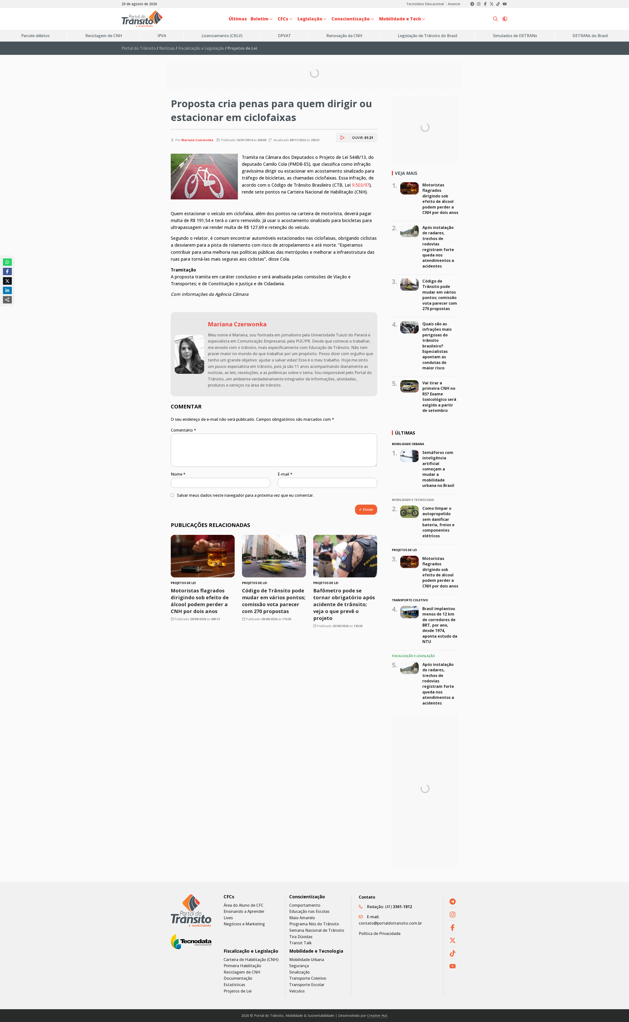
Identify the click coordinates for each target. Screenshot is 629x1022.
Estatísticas (234, 984)
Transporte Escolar (306, 984)
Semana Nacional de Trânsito (316, 930)
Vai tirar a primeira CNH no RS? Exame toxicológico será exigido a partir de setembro (439, 396)
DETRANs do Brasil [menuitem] (590, 35)
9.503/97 (360, 185)
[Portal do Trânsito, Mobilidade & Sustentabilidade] (191, 910)
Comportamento (304, 905)
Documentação (238, 978)
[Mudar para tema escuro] (504, 19)
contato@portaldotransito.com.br (390, 923)
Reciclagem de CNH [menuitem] (103, 35)
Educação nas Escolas (309, 911)
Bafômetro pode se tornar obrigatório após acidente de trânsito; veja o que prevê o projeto (344, 604)
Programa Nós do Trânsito (314, 924)
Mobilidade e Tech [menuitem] (400, 19)
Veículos (297, 991)
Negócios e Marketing (244, 924)
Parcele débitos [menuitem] (35, 35)
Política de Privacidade (379, 933)
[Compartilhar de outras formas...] (7, 299)
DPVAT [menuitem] (284, 35)
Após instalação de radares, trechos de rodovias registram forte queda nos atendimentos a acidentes (438, 247)
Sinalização (299, 972)
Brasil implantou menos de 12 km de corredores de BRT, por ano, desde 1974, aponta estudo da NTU (439, 625)
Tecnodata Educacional (425, 4)
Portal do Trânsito (139, 48)
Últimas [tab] (405, 433)
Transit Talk (300, 943)
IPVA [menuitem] (161, 35)
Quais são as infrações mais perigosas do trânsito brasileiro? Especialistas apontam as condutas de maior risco (437, 346)
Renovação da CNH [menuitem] (344, 35)
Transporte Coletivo (307, 978)
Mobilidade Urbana (306, 959)
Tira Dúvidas (301, 936)
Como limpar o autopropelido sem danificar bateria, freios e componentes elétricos (438, 522)
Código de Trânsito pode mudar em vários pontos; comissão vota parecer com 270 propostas (273, 601)
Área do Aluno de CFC (243, 905)
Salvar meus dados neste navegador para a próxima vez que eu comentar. (245, 495)
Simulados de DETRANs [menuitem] (515, 35)
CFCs (229, 896)
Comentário (183, 430)
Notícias (167, 48)
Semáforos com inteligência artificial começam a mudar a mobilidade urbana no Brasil (438, 469)
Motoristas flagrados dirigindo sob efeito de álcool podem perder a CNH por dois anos (200, 601)
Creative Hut (377, 1015)
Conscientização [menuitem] (350, 19)
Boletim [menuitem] (260, 19)
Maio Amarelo (302, 918)
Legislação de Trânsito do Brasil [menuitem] (427, 35)
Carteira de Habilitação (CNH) (251, 959)
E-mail (285, 474)
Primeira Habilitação (242, 965)
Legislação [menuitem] (310, 19)
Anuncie (454, 4)
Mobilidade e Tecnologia (316, 951)
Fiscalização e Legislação (201, 48)
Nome (178, 474)
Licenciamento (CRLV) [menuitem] (221, 35)
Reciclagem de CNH (242, 972)
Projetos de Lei (238, 991)
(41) (398, 906)
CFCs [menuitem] (283, 19)
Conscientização (307, 896)
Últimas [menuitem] (238, 19)
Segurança (299, 965)
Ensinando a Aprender (244, 911)
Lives (228, 918)
